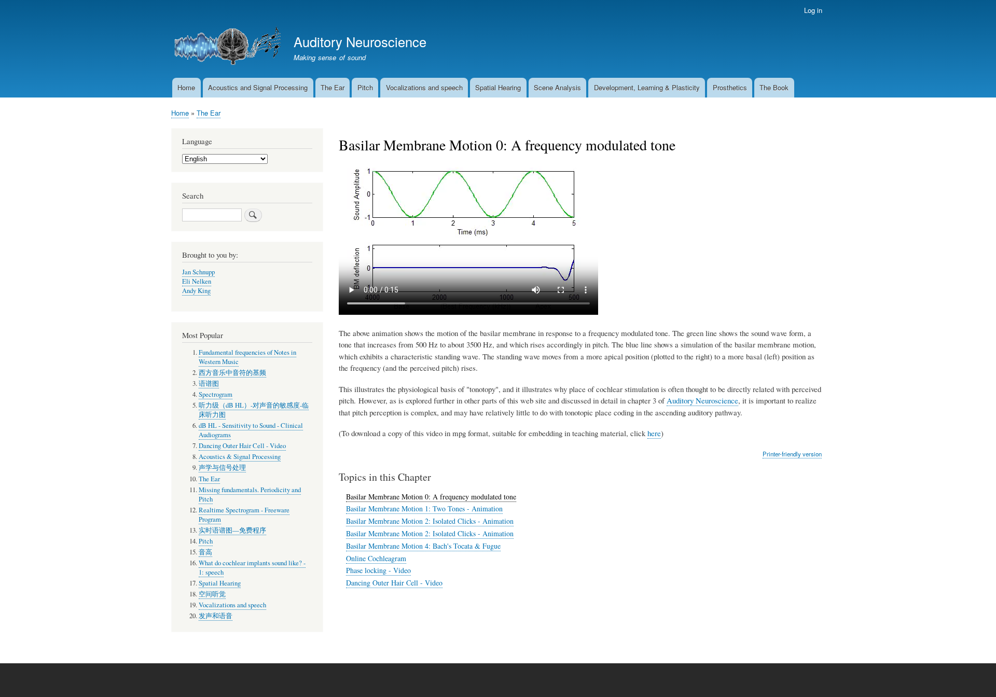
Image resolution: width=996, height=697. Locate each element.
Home (186, 87)
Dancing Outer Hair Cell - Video (394, 583)
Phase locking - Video (378, 570)
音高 (205, 552)
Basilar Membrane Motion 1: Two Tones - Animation (424, 508)
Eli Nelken (196, 281)
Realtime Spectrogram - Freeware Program (244, 515)
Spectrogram (215, 394)
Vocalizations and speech (424, 87)
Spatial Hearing (498, 87)
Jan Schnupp (198, 272)
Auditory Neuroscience (360, 41)
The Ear (332, 87)
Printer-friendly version (792, 454)
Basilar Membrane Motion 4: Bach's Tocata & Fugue (423, 546)
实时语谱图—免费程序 (232, 530)
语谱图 (209, 383)
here (654, 433)
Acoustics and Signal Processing (258, 87)
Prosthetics (730, 87)
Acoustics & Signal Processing (240, 456)
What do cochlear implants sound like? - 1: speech (252, 568)
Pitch (365, 87)
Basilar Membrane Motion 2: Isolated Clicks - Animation (430, 521)
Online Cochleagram (376, 558)
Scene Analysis (557, 87)
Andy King (196, 290)
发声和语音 (215, 615)
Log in (813, 10)
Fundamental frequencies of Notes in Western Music (247, 357)
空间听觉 (212, 594)
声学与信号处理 (222, 467)
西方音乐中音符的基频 (232, 372)
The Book (774, 87)
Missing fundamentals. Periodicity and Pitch (250, 494)
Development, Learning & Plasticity (647, 87)
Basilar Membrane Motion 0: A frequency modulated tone (431, 496)
